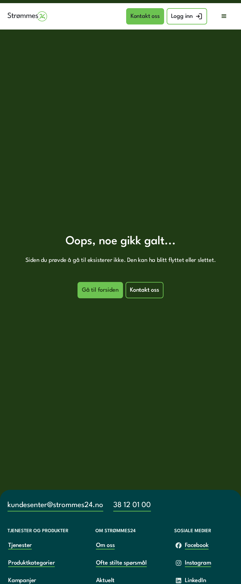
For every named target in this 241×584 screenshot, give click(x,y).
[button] (224, 16)
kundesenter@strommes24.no (55, 505)
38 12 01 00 (132, 505)
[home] (27, 16)
